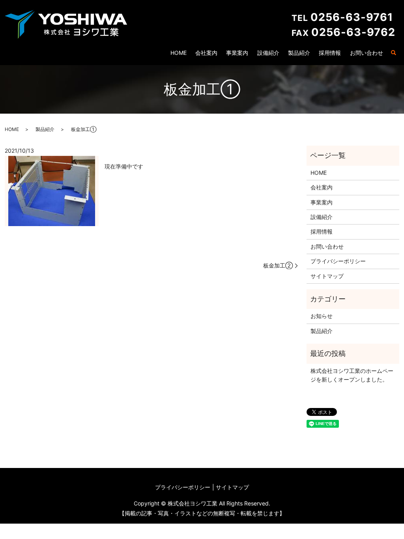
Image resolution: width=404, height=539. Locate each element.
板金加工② (278, 265)
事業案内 (237, 52)
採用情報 (330, 52)
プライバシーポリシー (338, 261)
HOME (178, 52)
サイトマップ (327, 276)
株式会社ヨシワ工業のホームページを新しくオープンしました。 (351, 375)
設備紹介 (268, 52)
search (393, 53)
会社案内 (206, 52)
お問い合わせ (366, 52)
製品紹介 (299, 52)
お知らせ (321, 316)
